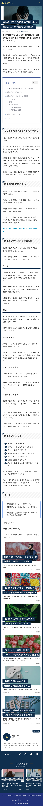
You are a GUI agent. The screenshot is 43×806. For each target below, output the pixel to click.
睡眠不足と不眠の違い (15, 92)
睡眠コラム (25, 31)
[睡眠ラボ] (7, 3)
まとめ (9, 118)
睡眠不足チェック (13, 114)
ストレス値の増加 (15, 107)
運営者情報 (14, 800)
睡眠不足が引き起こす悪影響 (17, 96)
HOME (3, 795)
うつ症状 (12, 99)
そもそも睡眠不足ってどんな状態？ (20, 88)
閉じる (35, 82)
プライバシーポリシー (26, 800)
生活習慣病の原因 (15, 110)
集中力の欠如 (13, 104)
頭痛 (10, 102)
